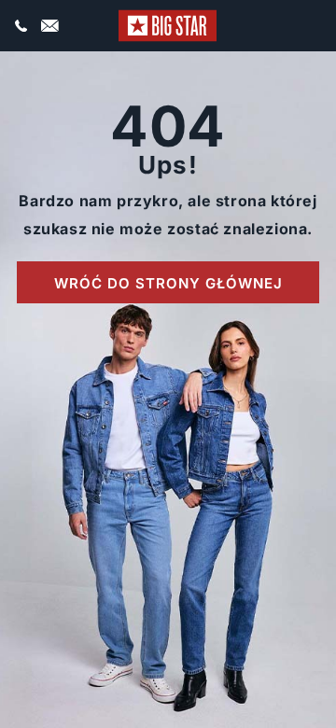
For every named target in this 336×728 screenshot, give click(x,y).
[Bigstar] (168, 25)
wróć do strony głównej (168, 283)
